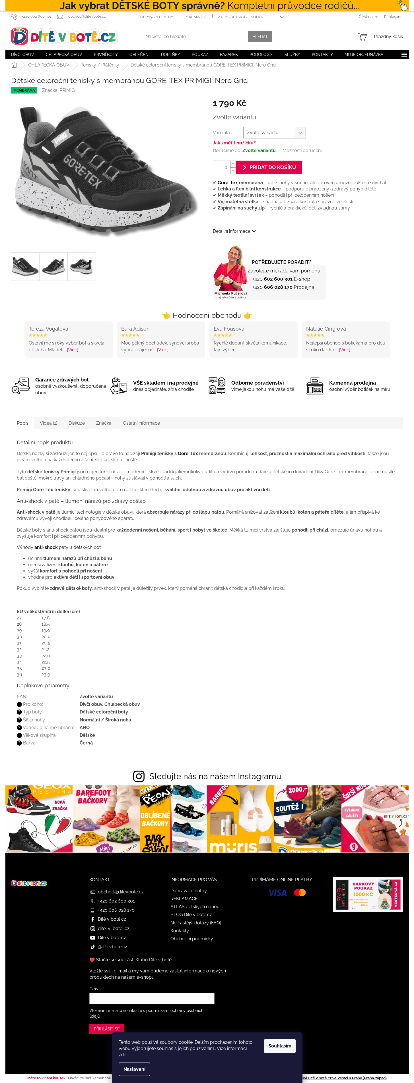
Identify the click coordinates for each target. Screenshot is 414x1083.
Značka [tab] (104, 423)
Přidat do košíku (273, 167)
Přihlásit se (107, 1029)
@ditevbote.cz (112, 946)
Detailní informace (231, 231)
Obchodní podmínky (191, 938)
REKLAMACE (195, 17)
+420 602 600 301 (116, 901)
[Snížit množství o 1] (233, 170)
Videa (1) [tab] (48, 423)
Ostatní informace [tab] (141, 423)
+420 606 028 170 (116, 910)
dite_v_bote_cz (113, 928)
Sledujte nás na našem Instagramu (215, 776)
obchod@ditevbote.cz (121, 892)
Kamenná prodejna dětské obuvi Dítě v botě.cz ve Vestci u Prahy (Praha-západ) (318, 1078)
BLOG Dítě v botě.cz (191, 914)
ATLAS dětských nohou (241, 17)
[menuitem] (22, 54)
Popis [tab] (22, 423)
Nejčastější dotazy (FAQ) (195, 923)
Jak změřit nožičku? (234, 143)
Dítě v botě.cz (112, 919)
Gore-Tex (228, 182)
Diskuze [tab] (77, 423)
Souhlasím (279, 1046)
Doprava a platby (155, 17)
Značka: (59, 90)
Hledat (260, 36)
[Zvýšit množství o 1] (233, 164)
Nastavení (134, 1069)
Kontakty (179, 930)
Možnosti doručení (302, 150)
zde (122, 1054)
